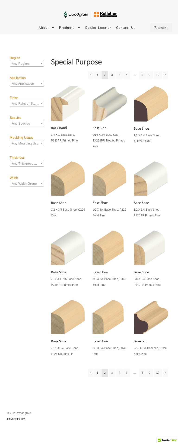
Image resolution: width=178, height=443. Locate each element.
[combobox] (27, 63)
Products (67, 27)
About (44, 27)
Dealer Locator (98, 27)
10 (157, 75)
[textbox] (27, 63)
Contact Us (126, 27)
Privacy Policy (16, 419)
